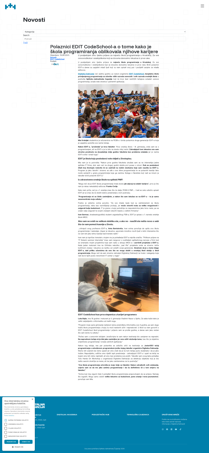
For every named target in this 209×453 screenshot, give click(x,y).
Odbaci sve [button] (26, 442)
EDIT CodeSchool (57, 59)
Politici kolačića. (9, 415)
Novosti (53, 57)
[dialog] (18, 424)
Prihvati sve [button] (11, 442)
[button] (18, 447)
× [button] (32, 399)
